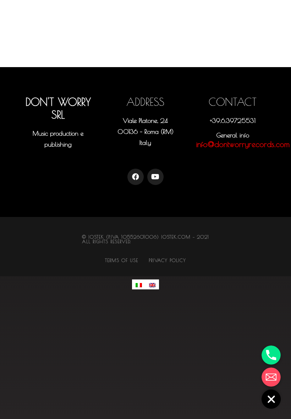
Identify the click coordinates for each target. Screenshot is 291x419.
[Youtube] (155, 177)
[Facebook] (135, 177)
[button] (58, 161)
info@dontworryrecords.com (243, 144)
